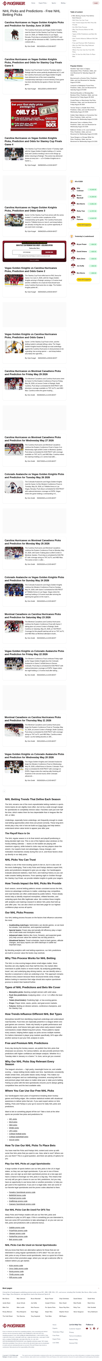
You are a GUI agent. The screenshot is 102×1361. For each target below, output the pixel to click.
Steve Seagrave (79, 1312)
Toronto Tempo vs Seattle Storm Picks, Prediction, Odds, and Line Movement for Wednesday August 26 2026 (83, 110)
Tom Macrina (21, 1316)
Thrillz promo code (16, 1274)
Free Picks (42, 826)
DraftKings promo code (18, 1201)
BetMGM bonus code (17, 1195)
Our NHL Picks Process (79, 27)
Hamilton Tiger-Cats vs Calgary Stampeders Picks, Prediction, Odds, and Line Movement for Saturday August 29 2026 (83, 72)
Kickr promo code (16, 1266)
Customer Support (75, 1328)
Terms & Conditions (34, 260)
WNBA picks (14, 1128)
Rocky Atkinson (7, 1312)
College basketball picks (18, 1137)
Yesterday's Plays (58, 1332)
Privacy (71, 1332)
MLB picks (13, 1122)
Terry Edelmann (93, 1312)
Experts (55, 1328)
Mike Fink (6, 1307)
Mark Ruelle (77, 1303)
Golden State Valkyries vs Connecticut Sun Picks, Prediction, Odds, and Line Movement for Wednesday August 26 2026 (83, 117)
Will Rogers (62, 1316)
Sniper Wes (48, 1312)
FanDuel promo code (17, 1198)
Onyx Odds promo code (18, 1269)
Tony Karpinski (35, 1316)
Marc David (62, 1303)
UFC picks (13, 1131)
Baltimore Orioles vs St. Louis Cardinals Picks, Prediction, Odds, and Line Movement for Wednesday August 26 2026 (83, 132)
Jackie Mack (6, 1303)
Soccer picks (14, 1140)
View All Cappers (84, 225)
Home (33, 3)
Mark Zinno (91, 1303)
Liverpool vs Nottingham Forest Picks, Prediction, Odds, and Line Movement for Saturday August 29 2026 (83, 88)
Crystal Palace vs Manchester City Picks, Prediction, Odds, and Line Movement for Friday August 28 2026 (83, 102)
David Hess (91, 1298)
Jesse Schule (21, 1303)
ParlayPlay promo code (18, 1236)
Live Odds (56, 1342)
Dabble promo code (17, 1228)
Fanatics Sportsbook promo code (22, 1192)
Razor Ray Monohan (65, 1307)
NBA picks (13, 1125)
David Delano (78, 1298)
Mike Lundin (20, 1307)
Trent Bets (48, 1316)
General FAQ (73, 1343)
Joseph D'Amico (50, 1303)
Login (96, 3)
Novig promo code (16, 1271)
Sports (54, 3)
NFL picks (13, 1119)
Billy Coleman (21, 1298)
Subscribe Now (49, 252)
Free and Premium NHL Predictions (83, 43)
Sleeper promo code (17, 1233)
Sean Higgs (34, 1312)
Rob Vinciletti (92, 1307)
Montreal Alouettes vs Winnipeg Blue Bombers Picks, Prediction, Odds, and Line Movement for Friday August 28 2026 (83, 95)
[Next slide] (4, 791)
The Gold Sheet (8, 1316)
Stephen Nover (64, 1312)
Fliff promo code (15, 1277)
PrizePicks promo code (18, 1231)
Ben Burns (6, 1298)
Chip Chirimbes (64, 1298)
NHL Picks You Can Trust (80, 20)
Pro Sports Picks (50, 1307)
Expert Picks (43, 3)
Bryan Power (49, 1298)
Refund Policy (73, 1339)
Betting (63, 3)
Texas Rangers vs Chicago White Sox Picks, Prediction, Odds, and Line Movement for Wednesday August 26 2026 (83, 139)
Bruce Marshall (35, 1298)
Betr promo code (15, 1239)
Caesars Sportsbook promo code (22, 1204)
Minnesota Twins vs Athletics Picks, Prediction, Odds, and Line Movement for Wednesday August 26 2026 (83, 124)
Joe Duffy (34, 1303)
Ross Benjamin (21, 1312)
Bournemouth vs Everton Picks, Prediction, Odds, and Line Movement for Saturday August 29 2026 (83, 80)
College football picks (17, 1134)
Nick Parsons (35, 1307)
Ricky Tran (77, 1307)
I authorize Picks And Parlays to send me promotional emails (35, 256)
